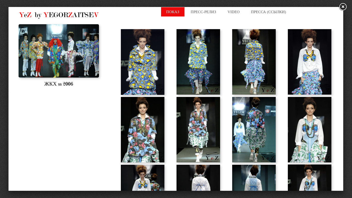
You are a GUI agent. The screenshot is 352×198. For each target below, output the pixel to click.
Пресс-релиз (203, 12)
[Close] (343, 7)
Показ (172, 12)
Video (234, 12)
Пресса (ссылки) (268, 12)
